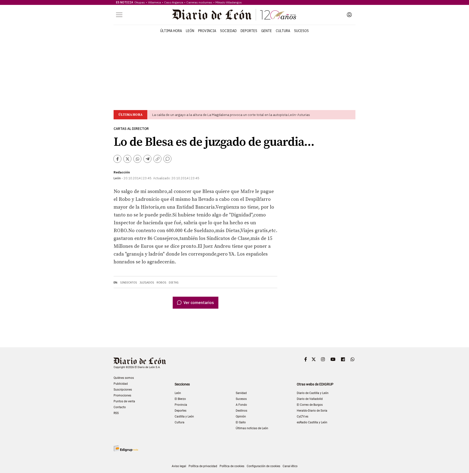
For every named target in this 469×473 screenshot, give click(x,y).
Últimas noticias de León (252, 428)
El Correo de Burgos (310, 404)
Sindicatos (128, 282)
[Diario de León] (234, 15)
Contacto (120, 407)
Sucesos (301, 31)
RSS (116, 413)
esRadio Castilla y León (312, 422)
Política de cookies (232, 466)
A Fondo (241, 404)
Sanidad (241, 393)
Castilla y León (184, 416)
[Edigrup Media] (126, 448)
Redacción (122, 172)
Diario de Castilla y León (313, 393)
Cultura (283, 31)
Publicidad (121, 383)
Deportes (249, 31)
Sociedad (228, 31)
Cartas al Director (131, 129)
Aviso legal (179, 466)
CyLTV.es (302, 416)
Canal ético (290, 466)
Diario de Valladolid (310, 399)
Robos (161, 282)
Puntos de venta (124, 401)
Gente (266, 31)
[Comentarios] (167, 159)
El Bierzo (180, 399)
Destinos (241, 410)
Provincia (207, 31)
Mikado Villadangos (228, 2)
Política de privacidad (203, 466)
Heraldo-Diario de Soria (312, 410)
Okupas (139, 2)
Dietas (174, 282)
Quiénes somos (124, 378)
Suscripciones (123, 389)
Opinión (241, 416)
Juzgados (146, 282)
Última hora (171, 31)
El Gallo (241, 422)
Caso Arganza (173, 2)
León (190, 31)
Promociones (122, 395)
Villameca (154, 2)
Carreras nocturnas (199, 2)
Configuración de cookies (263, 466)
